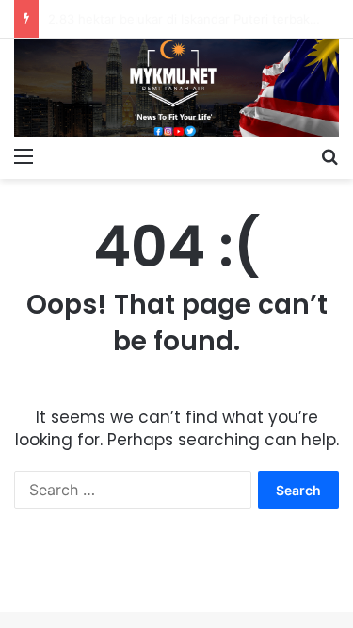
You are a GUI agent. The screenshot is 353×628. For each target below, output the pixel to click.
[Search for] (329, 155)
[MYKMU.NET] (176, 88)
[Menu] (23, 155)
